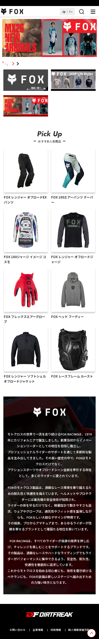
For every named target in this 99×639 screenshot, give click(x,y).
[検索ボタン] (81, 11)
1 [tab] (13, 63)
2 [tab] (18, 63)
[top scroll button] (91, 633)
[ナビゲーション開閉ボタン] (93, 11)
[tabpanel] (49, 39)
